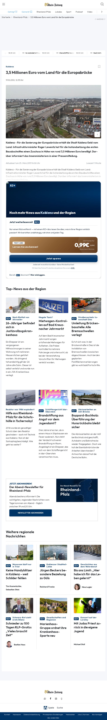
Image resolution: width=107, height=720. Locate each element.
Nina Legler (87, 587)
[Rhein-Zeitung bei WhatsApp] (44, 698)
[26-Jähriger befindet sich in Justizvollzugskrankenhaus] (20, 305)
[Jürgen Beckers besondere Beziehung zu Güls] (53, 552)
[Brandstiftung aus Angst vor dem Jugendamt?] (53, 397)
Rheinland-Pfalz (20, 17)
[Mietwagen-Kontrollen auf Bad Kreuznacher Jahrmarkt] (53, 305)
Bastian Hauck (19, 644)
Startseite (6, 17)
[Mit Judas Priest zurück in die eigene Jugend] (87, 605)
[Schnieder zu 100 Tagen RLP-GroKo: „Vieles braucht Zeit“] (19, 605)
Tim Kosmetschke (13, 586)
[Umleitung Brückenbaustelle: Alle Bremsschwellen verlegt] (86, 305)
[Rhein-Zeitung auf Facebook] (50, 698)
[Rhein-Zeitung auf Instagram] (56, 698)
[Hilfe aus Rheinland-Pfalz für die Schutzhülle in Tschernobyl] (20, 397)
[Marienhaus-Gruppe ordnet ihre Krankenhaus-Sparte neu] (53, 605)
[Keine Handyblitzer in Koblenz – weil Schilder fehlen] (19, 552)
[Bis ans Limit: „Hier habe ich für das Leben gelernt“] (87, 552)
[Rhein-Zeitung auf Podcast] (61, 698)
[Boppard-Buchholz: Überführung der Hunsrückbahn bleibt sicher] (86, 397)
